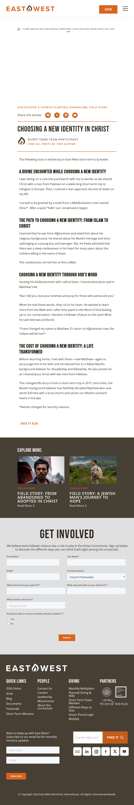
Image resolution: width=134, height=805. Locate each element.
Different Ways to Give (80, 708)
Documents (14, 704)
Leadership (45, 697)
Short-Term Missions (20, 714)
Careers (43, 693)
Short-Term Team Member (80, 701)
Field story (98, 107)
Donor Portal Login (81, 715)
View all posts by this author (52, 144)
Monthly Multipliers (81, 688)
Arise (9, 693)
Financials (12, 709)
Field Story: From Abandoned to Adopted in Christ (37, 497)
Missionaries (46, 701)
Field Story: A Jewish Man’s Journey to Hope (93, 497)
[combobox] (88, 737)
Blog (9, 699)
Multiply (74, 719)
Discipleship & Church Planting (42, 107)
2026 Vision (13, 688)
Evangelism (78, 107)
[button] (48, 115)
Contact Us (45, 688)
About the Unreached (45, 706)
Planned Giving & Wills (80, 694)
